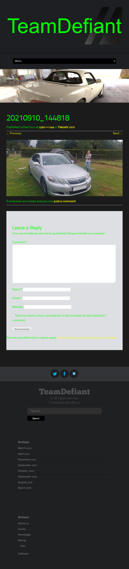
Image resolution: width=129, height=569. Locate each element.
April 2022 (24, 454)
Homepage (24, 535)
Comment (19, 242)
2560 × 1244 (46, 127)
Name (17, 289)
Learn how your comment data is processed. (87, 337)
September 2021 (27, 465)
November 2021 (27, 460)
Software (23, 554)
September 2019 (27, 477)
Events (22, 529)
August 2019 (25, 482)
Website (17, 307)
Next (118, 133)
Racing (22, 540)
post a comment (65, 201)
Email (17, 298)
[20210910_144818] (64, 195)
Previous (13, 133)
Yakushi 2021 (66, 127)
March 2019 (24, 488)
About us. (23, 523)
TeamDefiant (64, 392)
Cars (22, 546)
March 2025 (25, 448)
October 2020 (26, 471)
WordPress (73, 402)
